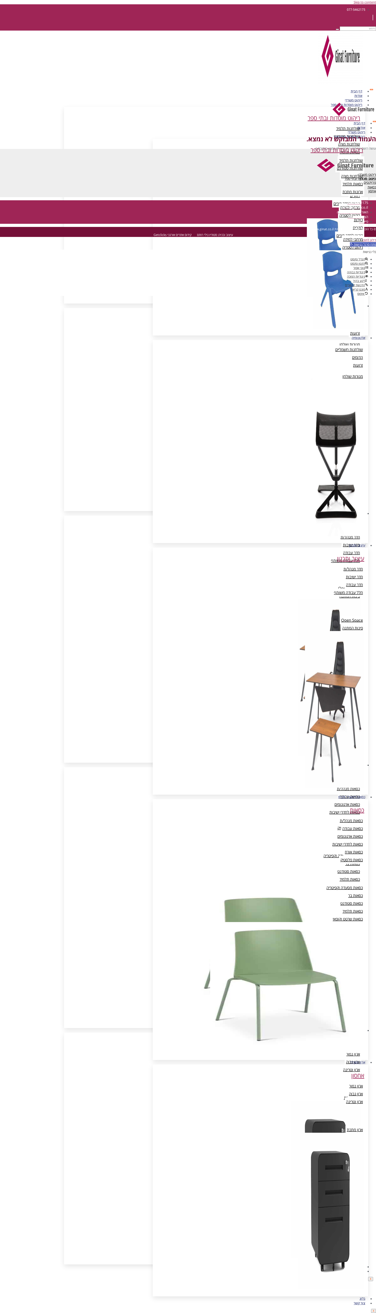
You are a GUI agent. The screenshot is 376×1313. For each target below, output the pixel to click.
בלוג (362, 1298)
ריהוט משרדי (353, 100)
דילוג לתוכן (369, 240)
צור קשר (359, 1303)
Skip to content (365, 2)
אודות (358, 95)
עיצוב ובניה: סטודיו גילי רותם (215, 235)
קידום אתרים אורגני (179, 235)
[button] (363, 244)
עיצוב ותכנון (357, 545)
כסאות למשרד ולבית (351, 797)
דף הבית (356, 91)
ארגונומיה (358, 338)
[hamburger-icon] (371, 89)
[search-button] (337, 29)
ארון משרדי (357, 1062)
